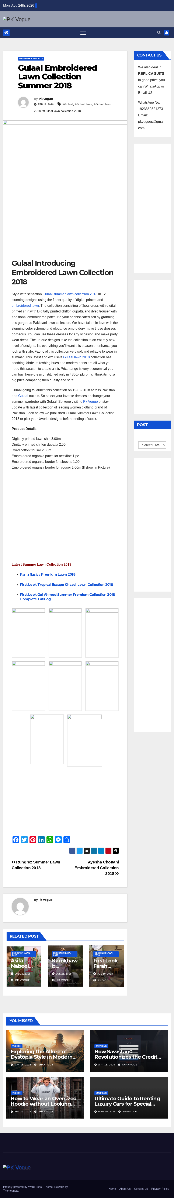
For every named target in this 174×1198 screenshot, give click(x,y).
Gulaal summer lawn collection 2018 (70, 294)
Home (112, 1188)
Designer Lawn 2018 (31, 58)
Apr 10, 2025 (22, 1111)
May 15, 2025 (22, 1064)
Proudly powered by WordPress (23, 1186)
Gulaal (23, 396)
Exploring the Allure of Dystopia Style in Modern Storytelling (42, 1056)
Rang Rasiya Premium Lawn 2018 (47, 574)
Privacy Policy (160, 1188)
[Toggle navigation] (83, 32)
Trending (101, 1046)
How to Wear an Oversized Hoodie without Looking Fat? (44, 1103)
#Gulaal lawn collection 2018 (61, 111)
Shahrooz (45, 1064)
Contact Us (141, 1188)
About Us (125, 1188)
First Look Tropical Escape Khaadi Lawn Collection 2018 (66, 585)
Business (101, 1093)
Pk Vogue (46, 99)
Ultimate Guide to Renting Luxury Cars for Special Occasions (127, 1103)
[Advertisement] (65, 226)
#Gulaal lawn (83, 104)
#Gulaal (68, 104)
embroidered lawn (25, 305)
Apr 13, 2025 (106, 1064)
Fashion (16, 1046)
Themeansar (10, 1190)
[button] (159, 32)
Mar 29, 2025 (106, 1111)
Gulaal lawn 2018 (76, 357)
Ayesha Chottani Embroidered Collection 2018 (96, 868)
